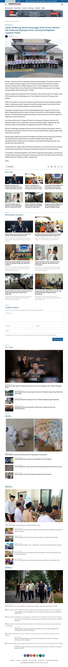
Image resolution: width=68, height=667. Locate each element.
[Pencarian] (62, 4)
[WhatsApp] (37, 655)
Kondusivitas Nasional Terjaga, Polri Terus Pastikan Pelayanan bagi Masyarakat (37, 399)
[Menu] (6, 4)
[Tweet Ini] (52, 166)
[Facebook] (25, 655)
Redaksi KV (11, 35)
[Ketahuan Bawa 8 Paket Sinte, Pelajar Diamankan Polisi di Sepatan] (9, 475)
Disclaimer (41, 660)
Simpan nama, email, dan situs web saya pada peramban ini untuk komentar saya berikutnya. (31, 335)
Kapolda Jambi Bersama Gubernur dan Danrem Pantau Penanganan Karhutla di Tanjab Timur (34, 187)
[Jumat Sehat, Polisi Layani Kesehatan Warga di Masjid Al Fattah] (34, 505)
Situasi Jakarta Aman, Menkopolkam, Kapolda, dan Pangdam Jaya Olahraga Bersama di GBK (31, 606)
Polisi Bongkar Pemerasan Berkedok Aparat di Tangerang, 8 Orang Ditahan (26, 454)
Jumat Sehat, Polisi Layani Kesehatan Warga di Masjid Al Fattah (22, 525)
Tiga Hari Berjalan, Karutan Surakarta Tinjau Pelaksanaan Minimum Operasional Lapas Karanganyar (13, 205)
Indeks (18, 660)
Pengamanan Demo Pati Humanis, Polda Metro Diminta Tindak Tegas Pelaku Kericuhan (13, 187)
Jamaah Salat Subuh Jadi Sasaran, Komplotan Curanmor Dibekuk (33, 459)
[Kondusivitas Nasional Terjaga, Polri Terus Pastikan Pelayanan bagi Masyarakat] (9, 401)
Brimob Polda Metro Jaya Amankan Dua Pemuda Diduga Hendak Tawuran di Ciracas (38, 466)
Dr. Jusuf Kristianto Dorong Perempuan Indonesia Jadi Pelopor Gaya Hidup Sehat (37, 560)
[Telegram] (43, 655)
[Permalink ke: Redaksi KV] (6, 36)
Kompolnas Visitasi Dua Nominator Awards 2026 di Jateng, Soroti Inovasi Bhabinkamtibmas (35, 407)
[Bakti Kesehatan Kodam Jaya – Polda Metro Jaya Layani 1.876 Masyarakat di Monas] (9, 546)
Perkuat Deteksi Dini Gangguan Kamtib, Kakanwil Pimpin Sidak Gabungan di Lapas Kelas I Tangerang (33, 205)
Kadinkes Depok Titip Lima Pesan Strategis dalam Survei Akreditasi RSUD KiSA (36, 537)
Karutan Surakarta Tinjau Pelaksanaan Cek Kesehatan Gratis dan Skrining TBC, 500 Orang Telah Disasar (38, 553)
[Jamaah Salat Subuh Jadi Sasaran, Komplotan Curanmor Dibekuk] (9, 460)
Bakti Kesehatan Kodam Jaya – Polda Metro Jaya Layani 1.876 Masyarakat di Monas (38, 545)
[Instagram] (31, 655)
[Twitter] (28, 655)
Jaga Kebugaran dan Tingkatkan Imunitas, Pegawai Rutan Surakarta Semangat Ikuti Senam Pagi (38, 612)
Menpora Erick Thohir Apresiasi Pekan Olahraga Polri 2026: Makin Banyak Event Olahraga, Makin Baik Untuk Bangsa (37, 629)
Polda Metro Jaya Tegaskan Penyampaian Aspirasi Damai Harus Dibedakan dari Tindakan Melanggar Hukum (33, 386)
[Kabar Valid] (14, 4)
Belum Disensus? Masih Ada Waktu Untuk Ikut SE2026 (20, 1)
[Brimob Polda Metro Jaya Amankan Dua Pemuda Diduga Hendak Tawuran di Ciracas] (9, 468)
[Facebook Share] (48, 166)
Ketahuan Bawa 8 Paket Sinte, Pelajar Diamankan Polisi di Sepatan (33, 474)
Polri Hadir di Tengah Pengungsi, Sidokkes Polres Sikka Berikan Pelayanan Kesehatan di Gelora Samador (39, 530)
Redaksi (12, 660)
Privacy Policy (33, 660)
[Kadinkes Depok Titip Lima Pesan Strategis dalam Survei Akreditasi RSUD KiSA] (9, 538)
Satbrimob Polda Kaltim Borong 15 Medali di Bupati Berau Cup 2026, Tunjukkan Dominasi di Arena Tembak (36, 639)
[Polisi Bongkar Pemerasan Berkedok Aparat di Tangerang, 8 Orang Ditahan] (34, 435)
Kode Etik (24, 660)
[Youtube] (34, 655)
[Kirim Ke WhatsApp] (61, 166)
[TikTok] (40, 655)
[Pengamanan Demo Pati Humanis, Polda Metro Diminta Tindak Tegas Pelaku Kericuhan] (14, 179)
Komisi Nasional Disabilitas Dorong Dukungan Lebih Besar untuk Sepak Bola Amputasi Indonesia (38, 619)
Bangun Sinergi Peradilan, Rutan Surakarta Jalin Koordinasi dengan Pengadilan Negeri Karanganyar (54, 205)
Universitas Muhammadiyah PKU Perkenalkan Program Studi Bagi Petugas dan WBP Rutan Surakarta (54, 187)
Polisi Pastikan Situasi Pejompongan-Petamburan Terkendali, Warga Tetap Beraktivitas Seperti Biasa (39, 392)
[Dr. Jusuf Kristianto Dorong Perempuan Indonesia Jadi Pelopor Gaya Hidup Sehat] (9, 561)
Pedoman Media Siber (52, 660)
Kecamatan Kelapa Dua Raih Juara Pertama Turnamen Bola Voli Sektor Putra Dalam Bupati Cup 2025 (38, 647)
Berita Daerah (8, 25)
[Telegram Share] (58, 166)
